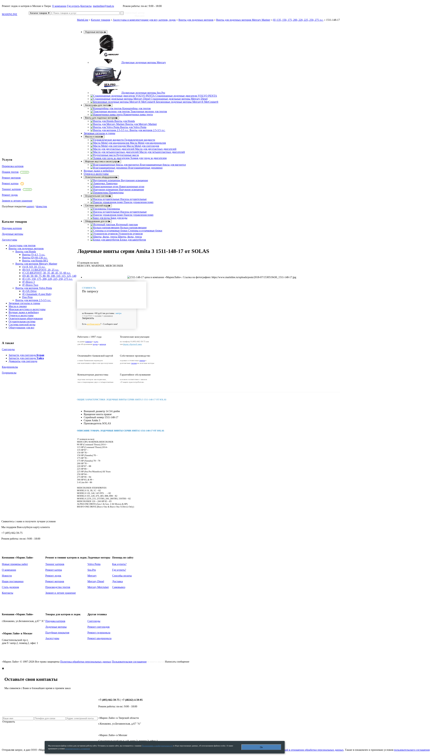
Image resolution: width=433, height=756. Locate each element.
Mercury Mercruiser (98, 587)
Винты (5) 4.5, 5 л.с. (33, 254)
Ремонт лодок (10, 194)
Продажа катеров (12, 228)
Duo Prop (27, 297)
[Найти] (122, 13)
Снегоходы (8, 349)
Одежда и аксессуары (21, 315)
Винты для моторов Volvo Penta (33, 288)
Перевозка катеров (13, 166)
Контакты (86, 6)
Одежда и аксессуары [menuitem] (96, 173)
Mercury (92, 575)
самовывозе (108, 316)
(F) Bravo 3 (28, 282)
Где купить (73, 6)
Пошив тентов (10, 171)
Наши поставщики (13, 581)
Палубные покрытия (57, 632)
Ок (261, 747)
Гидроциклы (9, 372)
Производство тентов (57, 587)
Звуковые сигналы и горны (24, 303)
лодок (95, 344)
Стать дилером (10, 587)
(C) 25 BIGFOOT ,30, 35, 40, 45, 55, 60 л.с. (46, 272)
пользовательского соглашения (412, 749)
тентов (142, 360)
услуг (96, 341)
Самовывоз (118, 587)
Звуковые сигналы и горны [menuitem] (99, 133)
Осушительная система (22, 321)
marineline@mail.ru (103, 6)
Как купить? (119, 564)
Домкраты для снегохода (23, 361)
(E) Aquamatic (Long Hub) (36, 294)
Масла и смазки (18, 306)
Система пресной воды (22, 324)
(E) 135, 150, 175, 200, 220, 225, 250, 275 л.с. (47, 278)
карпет (30, 206)
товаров (88, 341)
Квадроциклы (10, 366)
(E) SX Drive (29, 291)
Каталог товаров (40, 13)
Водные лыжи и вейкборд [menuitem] (99, 170)
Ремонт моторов (11, 177)
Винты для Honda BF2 (35, 260)
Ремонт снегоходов (98, 626)
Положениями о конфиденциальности (157, 746)
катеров (103, 344)
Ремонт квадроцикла (99, 638)
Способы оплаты (122, 575)
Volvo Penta (93, 564)
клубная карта (93, 324)
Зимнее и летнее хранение (17, 200)
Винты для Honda (25, 251)
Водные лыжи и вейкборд (24, 312)
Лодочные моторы (12, 234)
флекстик (41, 206)
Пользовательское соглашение (129, 661)
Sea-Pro (91, 569)
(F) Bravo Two (30, 285)
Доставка (117, 581)
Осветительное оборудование (26, 318)
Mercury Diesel (95, 581)
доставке (97, 316)
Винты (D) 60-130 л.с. (34, 257)
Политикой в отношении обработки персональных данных (309, 749)
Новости (7, 575)
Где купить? (119, 569)
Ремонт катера (10, 183)
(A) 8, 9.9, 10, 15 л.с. (33, 266)
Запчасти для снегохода (26, 355)
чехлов (134, 363)
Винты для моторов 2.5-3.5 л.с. (33, 300)
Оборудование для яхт (21, 327)
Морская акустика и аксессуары (27, 309)
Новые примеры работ (15, 564)
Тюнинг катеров (11, 189)
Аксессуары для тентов (22, 245)
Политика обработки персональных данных (85, 661)
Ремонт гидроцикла (98, 632)
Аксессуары (52, 638)
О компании (59, 6)
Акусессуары (9, 239)
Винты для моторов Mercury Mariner (36, 263)
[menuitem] (128, 62)
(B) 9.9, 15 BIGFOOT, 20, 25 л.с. (40, 269)
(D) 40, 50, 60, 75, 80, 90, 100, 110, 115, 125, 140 (49, 275)
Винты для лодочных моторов (26, 248)
